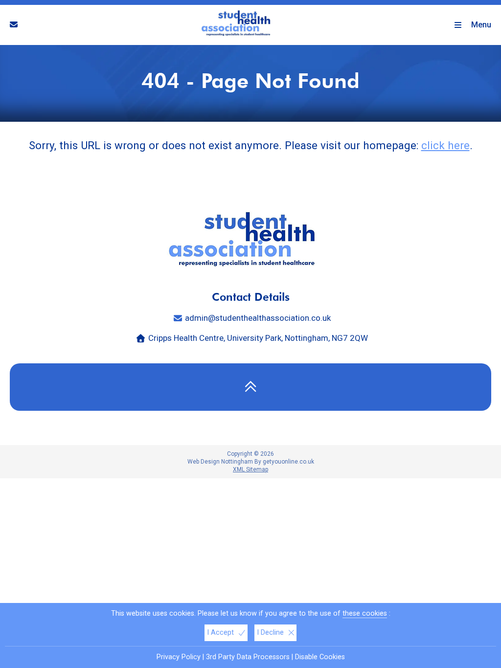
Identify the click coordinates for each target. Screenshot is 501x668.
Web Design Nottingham (220, 461)
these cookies (364, 613)
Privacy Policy (179, 657)
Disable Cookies (320, 657)
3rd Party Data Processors (248, 657)
